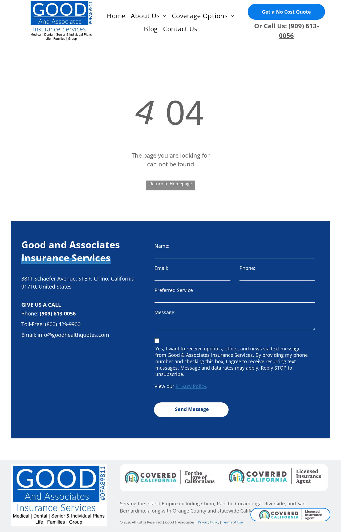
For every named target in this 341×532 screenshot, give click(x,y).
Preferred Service (174, 290)
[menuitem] (116, 15)
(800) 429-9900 (62, 324)
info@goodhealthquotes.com (73, 334)
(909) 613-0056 (58, 313)
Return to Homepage (170, 184)
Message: (165, 312)
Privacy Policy (191, 386)
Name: (162, 246)
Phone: (247, 268)
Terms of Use (232, 522)
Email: (161, 268)
